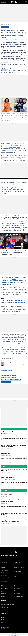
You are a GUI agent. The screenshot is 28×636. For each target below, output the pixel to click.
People (2, 496)
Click (11, 63)
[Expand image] (27, 98)
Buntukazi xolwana (5, 381)
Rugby (2, 441)
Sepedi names (4, 375)
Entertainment (8, 24)
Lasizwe (6, 289)
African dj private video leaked (8, 377)
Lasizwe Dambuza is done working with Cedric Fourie (13, 281)
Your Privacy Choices (15, 635)
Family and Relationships (5, 435)
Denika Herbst (15, 39)
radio (14, 279)
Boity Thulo (4, 69)
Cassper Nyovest (15, 147)
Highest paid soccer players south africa (10, 379)
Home (2, 24)
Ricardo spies (12, 375)
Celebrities (3, 455)
